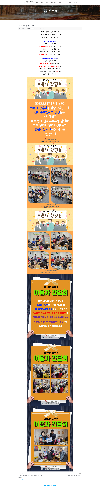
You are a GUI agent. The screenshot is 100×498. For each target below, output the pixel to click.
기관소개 (64, 2)
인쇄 (80, 473)
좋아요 (20, 473)
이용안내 (37, 2)
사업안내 (42, 2)
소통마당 (59, 2)
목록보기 (19, 477)
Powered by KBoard (21, 479)
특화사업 (47, 2)
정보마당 (69, 2)
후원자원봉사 (53, 2)
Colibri (62, 494)
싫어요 (24, 473)
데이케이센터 (75, 2)
